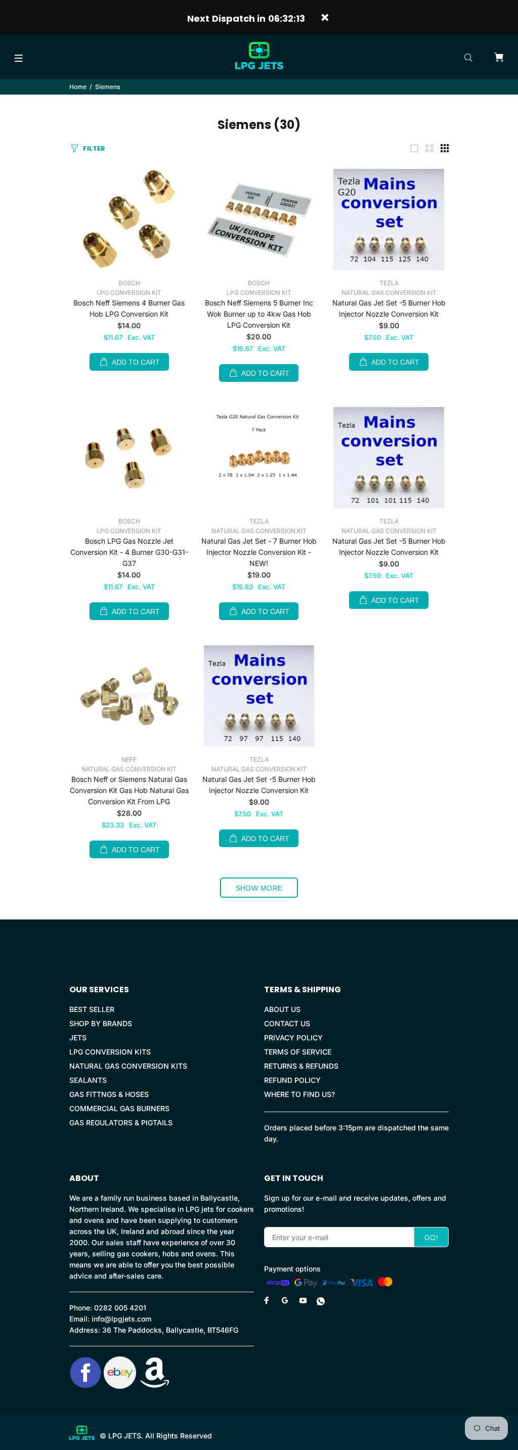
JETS (78, 1037)
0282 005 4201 (120, 1307)
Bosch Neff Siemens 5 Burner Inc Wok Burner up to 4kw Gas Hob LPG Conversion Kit (259, 313)
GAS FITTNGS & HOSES (109, 1094)
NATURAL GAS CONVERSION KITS (128, 1066)
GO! (431, 1238)
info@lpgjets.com (121, 1318)
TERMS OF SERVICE (297, 1051)
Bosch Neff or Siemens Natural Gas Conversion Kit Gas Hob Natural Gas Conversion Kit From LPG (129, 790)
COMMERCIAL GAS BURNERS (119, 1108)
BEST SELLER (91, 1009)
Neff (129, 759)
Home (78, 87)
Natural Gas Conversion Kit (389, 292)
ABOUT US (282, 1009)
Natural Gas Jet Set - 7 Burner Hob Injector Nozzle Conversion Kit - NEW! (259, 552)
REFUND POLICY (292, 1080)
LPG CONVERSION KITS (110, 1051)
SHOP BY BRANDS (100, 1023)
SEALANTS (88, 1080)
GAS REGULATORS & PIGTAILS (120, 1122)
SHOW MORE (259, 888)
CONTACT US (287, 1023)
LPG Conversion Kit (129, 292)
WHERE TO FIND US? (299, 1094)
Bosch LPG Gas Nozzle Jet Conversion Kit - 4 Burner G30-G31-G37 (129, 552)
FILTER (94, 148)
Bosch (129, 283)
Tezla (389, 283)
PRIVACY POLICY (293, 1037)
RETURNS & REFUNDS (301, 1066)
